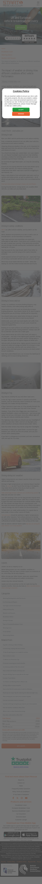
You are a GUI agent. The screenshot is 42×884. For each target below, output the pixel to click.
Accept (21, 110)
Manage (21, 114)
